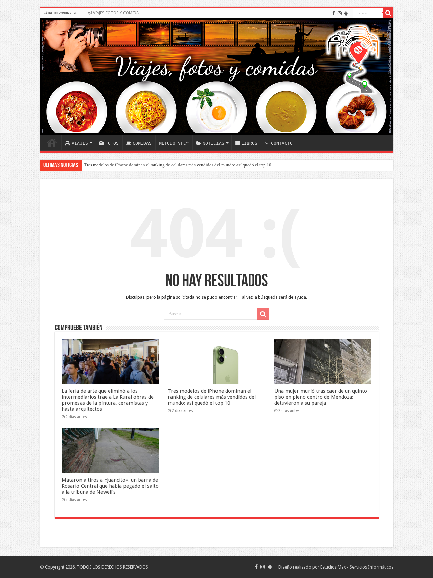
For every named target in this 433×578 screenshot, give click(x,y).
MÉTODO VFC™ (174, 143)
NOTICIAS (213, 143)
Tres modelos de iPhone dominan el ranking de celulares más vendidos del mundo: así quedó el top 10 (177, 165)
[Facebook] (334, 13)
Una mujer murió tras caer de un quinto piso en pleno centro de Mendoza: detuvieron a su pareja (320, 397)
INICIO (52, 142)
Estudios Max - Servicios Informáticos (356, 567)
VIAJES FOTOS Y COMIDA (115, 12)
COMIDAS (142, 143)
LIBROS (249, 143)
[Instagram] (339, 13)
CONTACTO (282, 143)
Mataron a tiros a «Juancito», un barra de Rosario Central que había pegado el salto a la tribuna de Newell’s (110, 486)
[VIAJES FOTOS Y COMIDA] (216, 76)
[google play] (346, 13)
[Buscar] (388, 13)
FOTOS (112, 143)
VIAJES (80, 143)
